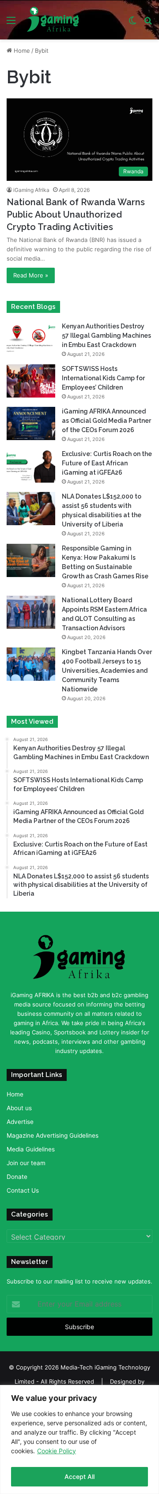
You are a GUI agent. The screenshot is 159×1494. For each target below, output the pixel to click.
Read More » (30, 275)
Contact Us (23, 1190)
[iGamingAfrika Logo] (53, 20)
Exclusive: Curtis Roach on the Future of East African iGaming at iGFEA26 (107, 463)
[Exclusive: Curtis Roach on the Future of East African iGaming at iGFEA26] (31, 466)
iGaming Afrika (31, 190)
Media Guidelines (31, 1149)
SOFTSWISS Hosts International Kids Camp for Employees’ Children (103, 378)
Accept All (79, 1476)
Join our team (26, 1162)
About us (19, 1108)
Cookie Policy (56, 1451)
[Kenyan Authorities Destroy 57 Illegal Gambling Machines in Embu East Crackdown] (31, 338)
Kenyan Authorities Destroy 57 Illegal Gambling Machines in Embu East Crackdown (106, 335)
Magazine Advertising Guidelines (52, 1135)
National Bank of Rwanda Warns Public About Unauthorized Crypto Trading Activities (76, 214)
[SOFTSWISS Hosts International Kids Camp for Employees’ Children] (31, 381)
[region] (79, 1439)
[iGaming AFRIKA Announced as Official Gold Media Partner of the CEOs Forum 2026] (31, 423)
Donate (17, 1176)
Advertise (20, 1121)
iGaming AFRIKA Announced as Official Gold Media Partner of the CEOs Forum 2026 (106, 420)
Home (21, 50)
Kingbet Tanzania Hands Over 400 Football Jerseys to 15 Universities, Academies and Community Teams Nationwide (107, 670)
